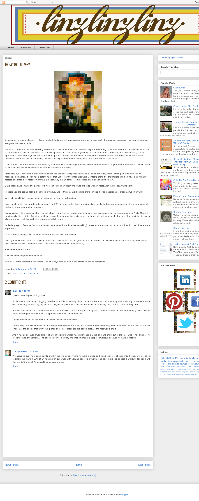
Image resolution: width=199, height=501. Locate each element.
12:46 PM (33, 351)
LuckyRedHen (19, 351)
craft (179, 369)
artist (15, 273)
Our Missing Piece (182, 228)
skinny (169, 374)
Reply (15, 342)
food (190, 364)
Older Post (144, 464)
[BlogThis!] (47, 269)
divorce (185, 369)
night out (180, 372)
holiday (163, 372)
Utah (169, 361)
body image (184, 361)
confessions (165, 364)
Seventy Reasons (182, 212)
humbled (169, 372)
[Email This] (44, 269)
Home (11, 47)
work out (193, 374)
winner (187, 374)
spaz (174, 374)
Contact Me (44, 47)
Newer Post (12, 464)
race (162, 366)
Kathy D (16, 291)
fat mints (192, 369)
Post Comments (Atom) (84, 475)
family (192, 358)
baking (175, 361)
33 (166, 366)
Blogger (124, 494)
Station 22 (183, 366)
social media (34, 273)
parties (187, 372)
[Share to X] (50, 269)
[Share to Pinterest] (56, 269)
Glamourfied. (179, 87)
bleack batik (165, 369)
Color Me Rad (176, 358)
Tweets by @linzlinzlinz (171, 57)
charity (173, 369)
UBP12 (190, 366)
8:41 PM (26, 291)
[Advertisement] (77, 435)
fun (162, 358)
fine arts (23, 273)
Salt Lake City (173, 366)
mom (175, 372)
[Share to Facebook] (53, 269)
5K (167, 358)
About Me (26, 47)
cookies (175, 364)
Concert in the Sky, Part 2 (185, 106)
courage (183, 364)
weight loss (180, 374)
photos (192, 372)
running (163, 374)
